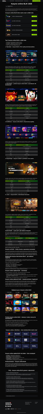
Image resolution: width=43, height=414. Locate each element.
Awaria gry (25, 292)
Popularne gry (8, 292)
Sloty (33, 292)
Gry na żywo (17, 292)
